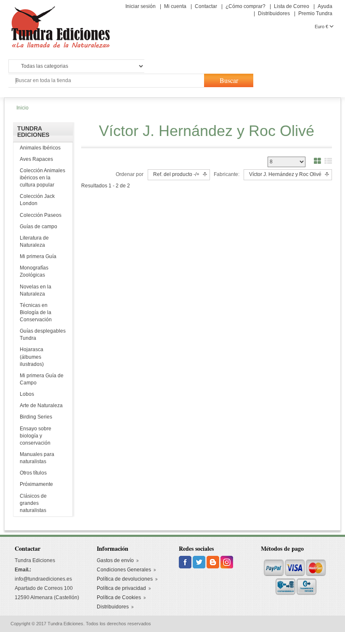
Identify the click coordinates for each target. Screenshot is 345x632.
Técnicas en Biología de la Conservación (36, 312)
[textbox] (105, 81)
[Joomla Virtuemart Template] (186, 562)
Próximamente (36, 484)
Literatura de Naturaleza (34, 241)
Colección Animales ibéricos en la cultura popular (42, 178)
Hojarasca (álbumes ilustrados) (32, 357)
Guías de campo (38, 226)
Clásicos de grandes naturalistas (33, 503)
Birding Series (36, 417)
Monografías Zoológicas (34, 271)
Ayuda (325, 6)
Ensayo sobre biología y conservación (35, 436)
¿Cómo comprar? (245, 6)
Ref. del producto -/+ (176, 174)
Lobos (27, 394)
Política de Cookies (119, 597)
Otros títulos (33, 473)
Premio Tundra (315, 13)
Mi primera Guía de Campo (42, 379)
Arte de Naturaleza (41, 405)
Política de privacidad (121, 588)
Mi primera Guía (38, 256)
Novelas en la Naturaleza (35, 290)
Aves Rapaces (36, 159)
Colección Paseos (40, 215)
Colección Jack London (37, 199)
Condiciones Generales (124, 570)
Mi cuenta (175, 6)
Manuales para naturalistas (37, 457)
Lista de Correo (291, 6)
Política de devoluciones (125, 579)
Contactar (206, 6)
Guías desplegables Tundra (43, 334)
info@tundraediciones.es (43, 579)
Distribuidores (274, 13)
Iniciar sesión (140, 6)
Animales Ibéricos (40, 148)
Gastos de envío (115, 560)
